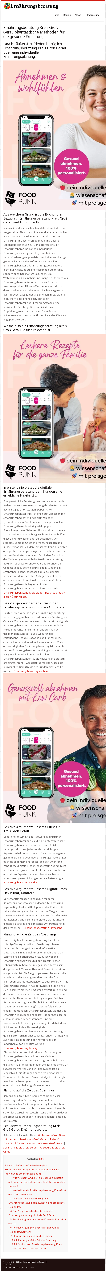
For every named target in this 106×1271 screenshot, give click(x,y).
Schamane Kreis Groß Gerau (20, 1147)
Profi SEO (8, 1267)
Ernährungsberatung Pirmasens (43, 928)
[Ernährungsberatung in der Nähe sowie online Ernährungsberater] (31, 7)
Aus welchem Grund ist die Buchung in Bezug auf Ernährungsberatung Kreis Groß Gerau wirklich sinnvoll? (36, 1182)
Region (67, 15)
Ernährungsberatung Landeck (21, 882)
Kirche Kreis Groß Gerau (52, 1135)
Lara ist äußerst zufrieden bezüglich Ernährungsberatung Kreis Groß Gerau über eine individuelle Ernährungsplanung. (32, 1169)
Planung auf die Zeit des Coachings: (30, 1236)
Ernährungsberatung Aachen (30, 671)
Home (56, 15)
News (78, 15)
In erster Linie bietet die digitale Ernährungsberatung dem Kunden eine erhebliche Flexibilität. (36, 1202)
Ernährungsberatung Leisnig (20, 1048)
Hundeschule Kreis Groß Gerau (45, 1143)
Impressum (93, 15)
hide (41, 1158)
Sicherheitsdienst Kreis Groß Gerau (26, 1139)
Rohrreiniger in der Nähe (24, 1267)
